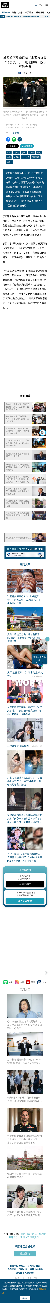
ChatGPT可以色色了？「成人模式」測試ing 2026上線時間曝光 (17, 443)
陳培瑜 (16, 157)
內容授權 (12, 1269)
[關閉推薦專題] (47, 639)
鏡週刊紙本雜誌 (29, 1233)
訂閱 (33, 982)
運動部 (9, 162)
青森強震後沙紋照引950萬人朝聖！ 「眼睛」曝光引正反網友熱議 (17, 431)
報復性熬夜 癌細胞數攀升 (17, 537)
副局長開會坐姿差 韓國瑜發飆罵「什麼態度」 (17, 454)
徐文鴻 (16, 133)
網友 (39, 152)
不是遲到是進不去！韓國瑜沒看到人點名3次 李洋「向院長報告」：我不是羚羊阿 (17, 479)
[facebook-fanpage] (23, 1278)
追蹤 (22, 982)
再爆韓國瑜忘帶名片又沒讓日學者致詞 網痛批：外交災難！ (17, 515)
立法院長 (25, 157)
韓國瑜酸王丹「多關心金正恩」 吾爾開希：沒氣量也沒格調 (17, 503)
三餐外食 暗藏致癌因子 (19, 745)
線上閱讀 (25, 1253)
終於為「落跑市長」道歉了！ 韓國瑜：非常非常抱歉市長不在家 (17, 491)
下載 (44, 982)
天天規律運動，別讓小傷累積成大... (25, 674)
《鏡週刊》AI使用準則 (25, 1272)
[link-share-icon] (19, 139)
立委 (9, 152)
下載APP (23, 1269)
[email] (35, 1278)
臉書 (24, 152)
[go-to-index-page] (20, 73)
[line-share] (14, 139)
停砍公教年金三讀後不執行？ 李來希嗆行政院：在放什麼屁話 (17, 419)
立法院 (16, 152)
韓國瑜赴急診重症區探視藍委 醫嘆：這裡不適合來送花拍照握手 (17, 467)
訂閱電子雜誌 (34, 1265)
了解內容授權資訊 (29, 1237)
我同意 (25, 1298)
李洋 (9, 157)
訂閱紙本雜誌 (5, 4)
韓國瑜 (31, 152)
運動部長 (35, 157)
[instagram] (29, 1278)
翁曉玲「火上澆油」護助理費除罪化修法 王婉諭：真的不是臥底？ (17, 407)
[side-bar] (47, 5)
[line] (16, 1278)
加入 (11, 982)
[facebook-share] (8, 139)
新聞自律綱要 (36, 1269)
